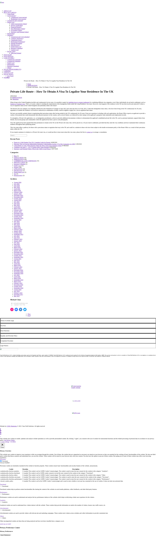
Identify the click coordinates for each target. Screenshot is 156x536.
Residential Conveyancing (18, 19)
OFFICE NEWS (18, 157)
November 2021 (18, 254)
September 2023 (18, 234)
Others (9, 68)
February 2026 (18, 192)
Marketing (16, 99)
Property (16, 167)
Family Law (10, 22)
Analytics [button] (2, 500)
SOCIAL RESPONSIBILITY (12, 69)
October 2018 (18, 286)
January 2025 (18, 211)
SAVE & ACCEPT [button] (5, 524)
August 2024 (17, 220)
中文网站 (6, 77)
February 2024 (18, 229)
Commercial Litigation (13, 61)
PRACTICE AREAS (10, 12)
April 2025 (17, 207)
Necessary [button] (3, 459)
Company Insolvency (17, 38)
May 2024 (17, 224)
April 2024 (17, 226)
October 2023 (18, 233)
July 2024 (17, 221)
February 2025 (18, 210)
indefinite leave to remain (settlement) (79, 102)
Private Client (11, 51)
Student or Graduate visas (17, 104)
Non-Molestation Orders (18, 29)
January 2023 (18, 241)
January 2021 (18, 268)
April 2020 (17, 276)
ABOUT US (7, 11)
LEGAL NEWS (8, 74)
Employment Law (16, 46)
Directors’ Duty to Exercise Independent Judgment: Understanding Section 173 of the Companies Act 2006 (44, 144)
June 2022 (17, 244)
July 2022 (17, 242)
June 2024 (17, 223)
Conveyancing (11, 16)
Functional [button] (3, 484)
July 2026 (17, 184)
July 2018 (17, 291)
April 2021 (17, 263)
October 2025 (18, 198)
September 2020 (18, 273)
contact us (89, 132)
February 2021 (18, 267)
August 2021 (17, 259)
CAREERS (7, 71)
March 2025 (17, 208)
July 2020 (17, 275)
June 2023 (17, 237)
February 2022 (18, 249)
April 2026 (17, 189)
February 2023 (18, 239)
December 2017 (18, 294)
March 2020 (17, 278)
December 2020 (18, 270)
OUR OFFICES (8, 56)
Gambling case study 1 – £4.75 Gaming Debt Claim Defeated (31, 147)
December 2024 (18, 213)
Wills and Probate (16, 53)
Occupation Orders (16, 30)
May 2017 (17, 296)
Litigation (10, 35)
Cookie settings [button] (4, 442)
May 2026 (17, 187)
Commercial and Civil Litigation (20, 37)
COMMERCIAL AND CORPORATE (25, 161)
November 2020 (18, 272)
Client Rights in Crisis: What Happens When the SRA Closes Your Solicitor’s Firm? (38, 145)
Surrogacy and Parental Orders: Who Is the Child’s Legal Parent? (32, 149)
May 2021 (17, 262)
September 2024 (18, 218)
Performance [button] (3, 492)
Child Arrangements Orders (19, 24)
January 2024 (18, 231)
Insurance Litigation (16, 48)
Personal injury (18, 175)
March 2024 (17, 228)
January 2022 (18, 250)
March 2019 (17, 281)
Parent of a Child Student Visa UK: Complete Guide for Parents (32, 142)
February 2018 (18, 293)
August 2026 (17, 182)
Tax (15, 174)
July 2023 (17, 236)
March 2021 (17, 265)
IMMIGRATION (32, 85)
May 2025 (17, 205)
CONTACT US (8, 72)
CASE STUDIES (9, 58)
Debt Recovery (15, 45)
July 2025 (17, 202)
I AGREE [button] (13, 442)
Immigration (10, 33)
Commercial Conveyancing (18, 17)
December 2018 (18, 285)
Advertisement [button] (4, 508)
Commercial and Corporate (15, 20)
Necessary (5, 461)
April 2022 (17, 246)
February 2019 (18, 283)
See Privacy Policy (9, 440)
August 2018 (17, 289)
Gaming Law (14, 50)
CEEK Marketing (12, 426)
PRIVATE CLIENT (19, 162)
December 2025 (18, 195)
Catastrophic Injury (16, 40)
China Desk (10, 14)
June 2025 (17, 203)
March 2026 (17, 190)
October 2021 (18, 255)
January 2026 (18, 194)
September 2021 (18, 257)
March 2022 (17, 247)
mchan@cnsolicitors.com (20, 303)
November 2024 (18, 215)
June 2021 (17, 260)
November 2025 (18, 197)
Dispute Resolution (16, 43)
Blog (15, 156)
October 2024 (18, 216)
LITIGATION (18, 169)
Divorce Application (16, 25)
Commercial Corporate (13, 59)
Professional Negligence (18, 42)
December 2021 (18, 252)
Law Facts (10, 76)
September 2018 (18, 288)
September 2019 (18, 280)
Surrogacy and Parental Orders (19, 32)
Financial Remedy (16, 27)
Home (29, 84)
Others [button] (2, 516)
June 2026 (17, 185)
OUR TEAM (7, 55)
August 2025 (17, 200)
